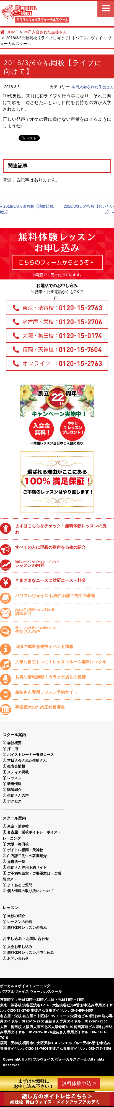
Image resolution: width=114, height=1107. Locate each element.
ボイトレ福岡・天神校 (25, 850)
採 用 (12, 749)
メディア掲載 (18, 772)
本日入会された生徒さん (45, 32)
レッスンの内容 (37, 564)
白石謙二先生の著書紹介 (27, 855)
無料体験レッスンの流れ (27, 927)
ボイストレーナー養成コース (30, 754)
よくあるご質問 (19, 885)
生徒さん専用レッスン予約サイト (46, 692)
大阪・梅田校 (18, 844)
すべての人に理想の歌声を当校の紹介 (50, 547)
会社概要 (14, 743)
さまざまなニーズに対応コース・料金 (50, 580)
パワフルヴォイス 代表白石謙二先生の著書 (55, 595)
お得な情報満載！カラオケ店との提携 (50, 676)
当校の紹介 (16, 916)
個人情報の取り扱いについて (30, 890)
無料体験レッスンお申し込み (30, 952)
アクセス (14, 801)
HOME (12, 32)
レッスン (14, 778)
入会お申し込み (19, 947)
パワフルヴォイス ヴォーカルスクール (56, 1059)
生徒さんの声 (36, 630)
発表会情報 (16, 766)
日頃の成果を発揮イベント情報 (44, 646)
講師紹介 (35, 612)
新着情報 (14, 784)
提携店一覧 (16, 861)
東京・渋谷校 (18, 826)
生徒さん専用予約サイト (27, 867)
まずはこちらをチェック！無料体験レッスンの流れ (61, 528)
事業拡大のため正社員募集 (40, 707)
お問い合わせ (18, 958)
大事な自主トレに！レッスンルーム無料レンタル (61, 661)
